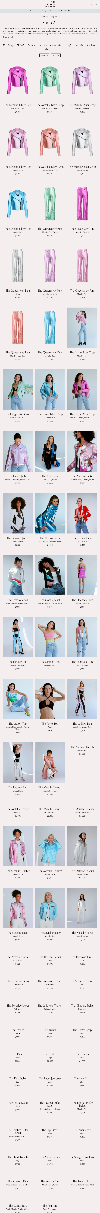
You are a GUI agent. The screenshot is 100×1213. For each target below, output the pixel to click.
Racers (53, 45)
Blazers (48, 49)
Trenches (80, 45)
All (4, 45)
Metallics (21, 45)
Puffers (70, 45)
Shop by (44, 55)
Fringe (11, 45)
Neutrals (32, 45)
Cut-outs (43, 45)
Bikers (61, 45)
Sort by (56, 55)
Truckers (91, 45)
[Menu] (7, 4)
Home (45, 17)
